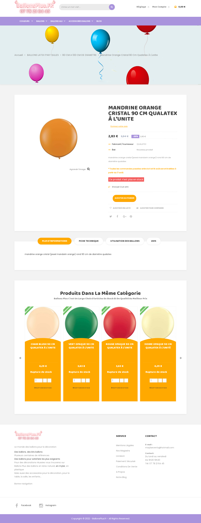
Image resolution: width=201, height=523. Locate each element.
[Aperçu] (42, 324)
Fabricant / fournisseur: (123, 144)
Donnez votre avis (119, 126)
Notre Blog (121, 477)
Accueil (18, 55)
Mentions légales (125, 445)
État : (114, 149)
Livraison (120, 456)
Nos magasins (123, 450)
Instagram (51, 505)
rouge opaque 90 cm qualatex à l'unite (119, 346)
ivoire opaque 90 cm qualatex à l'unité (158, 346)
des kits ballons (35, 451)
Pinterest (131, 217)
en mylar (60, 466)
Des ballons (20, 451)
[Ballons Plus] (35, 8)
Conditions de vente (126, 466)
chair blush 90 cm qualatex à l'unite (42, 346)
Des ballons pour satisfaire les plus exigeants (37, 458)
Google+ (124, 217)
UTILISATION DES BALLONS (124, 241)
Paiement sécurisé (125, 461)
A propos (120, 471)
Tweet (110, 217)
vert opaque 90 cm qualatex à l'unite (81, 346)
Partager (117, 217)
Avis (153, 241)
